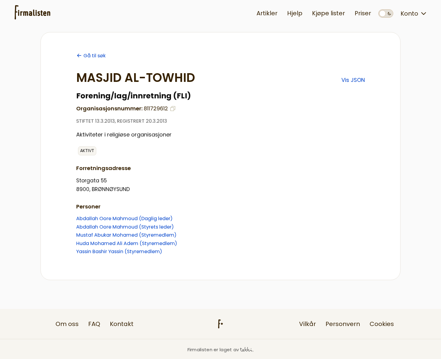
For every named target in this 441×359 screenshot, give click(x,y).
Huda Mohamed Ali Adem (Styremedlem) (126, 243)
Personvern (343, 324)
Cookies (382, 324)
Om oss (67, 324)
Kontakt (122, 324)
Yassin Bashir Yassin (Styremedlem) (119, 251)
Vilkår (307, 324)
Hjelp (294, 13)
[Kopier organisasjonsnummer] (172, 108)
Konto (409, 13)
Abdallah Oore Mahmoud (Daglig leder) (124, 218)
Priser (363, 13)
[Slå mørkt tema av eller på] (386, 13)
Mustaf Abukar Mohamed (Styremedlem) (126, 235)
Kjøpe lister (328, 13)
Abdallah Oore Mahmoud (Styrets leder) (125, 226)
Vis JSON (353, 80)
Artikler (267, 13)
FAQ (94, 324)
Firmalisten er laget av (213, 349)
